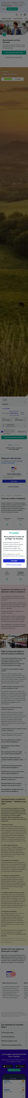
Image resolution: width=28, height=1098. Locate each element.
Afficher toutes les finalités (14, 565)
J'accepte (14, 561)
